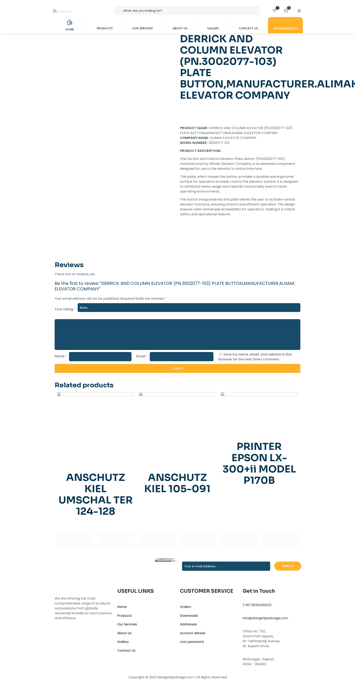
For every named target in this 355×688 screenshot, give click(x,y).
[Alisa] (75, 540)
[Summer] (157, 540)
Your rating (65, 309)
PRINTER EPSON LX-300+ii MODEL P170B (259, 463)
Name (61, 356)
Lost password (192, 642)
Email (142, 356)
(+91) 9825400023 (257, 605)
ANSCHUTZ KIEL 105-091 (177, 483)
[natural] (239, 540)
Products (124, 615)
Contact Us (126, 650)
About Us (124, 633)
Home (122, 607)
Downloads (189, 615)
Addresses (188, 624)
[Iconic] (116, 540)
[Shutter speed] (280, 540)
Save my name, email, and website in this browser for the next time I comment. (255, 357)
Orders (185, 607)
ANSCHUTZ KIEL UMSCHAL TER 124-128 (96, 494)
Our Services (127, 624)
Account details (192, 633)
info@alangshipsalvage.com (265, 618)
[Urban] (198, 540)
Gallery (123, 642)
